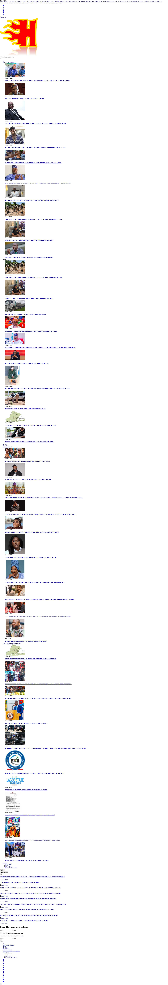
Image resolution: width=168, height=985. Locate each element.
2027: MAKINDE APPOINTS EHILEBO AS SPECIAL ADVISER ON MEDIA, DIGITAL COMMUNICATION (35, 123)
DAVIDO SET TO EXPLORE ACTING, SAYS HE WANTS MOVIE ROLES (26, 641)
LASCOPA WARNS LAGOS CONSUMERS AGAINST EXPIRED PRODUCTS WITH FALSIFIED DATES (34, 773)
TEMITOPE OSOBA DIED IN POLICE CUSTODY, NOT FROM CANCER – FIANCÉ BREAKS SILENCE (35, 582)
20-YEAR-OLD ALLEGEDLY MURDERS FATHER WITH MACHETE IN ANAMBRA (29, 240)
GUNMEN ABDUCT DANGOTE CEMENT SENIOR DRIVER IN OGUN (25, 314)
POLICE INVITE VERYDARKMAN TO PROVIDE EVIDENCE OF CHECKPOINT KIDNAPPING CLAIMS (35, 147)
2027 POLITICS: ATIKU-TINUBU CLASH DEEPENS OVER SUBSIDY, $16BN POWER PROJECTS (33, 163)
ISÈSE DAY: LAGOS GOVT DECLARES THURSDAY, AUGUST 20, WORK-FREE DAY (30, 815)
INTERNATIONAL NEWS (11, 867)
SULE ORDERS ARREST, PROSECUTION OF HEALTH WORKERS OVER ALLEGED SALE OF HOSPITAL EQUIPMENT (40, 348)
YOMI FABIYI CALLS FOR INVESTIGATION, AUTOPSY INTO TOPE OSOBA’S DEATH (30, 557)
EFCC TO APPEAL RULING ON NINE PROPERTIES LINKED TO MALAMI (27, 363)
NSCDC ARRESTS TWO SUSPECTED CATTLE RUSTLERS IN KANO (25, 409)
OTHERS (5, 863)
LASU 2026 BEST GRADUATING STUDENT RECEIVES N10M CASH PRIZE (27, 860)
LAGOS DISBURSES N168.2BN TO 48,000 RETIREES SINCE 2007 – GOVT (26, 723)
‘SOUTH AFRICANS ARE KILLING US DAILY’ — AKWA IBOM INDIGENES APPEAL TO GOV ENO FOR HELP (37, 80)
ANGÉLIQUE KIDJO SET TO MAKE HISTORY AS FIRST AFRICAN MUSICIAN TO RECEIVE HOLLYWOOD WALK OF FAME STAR (44, 497)
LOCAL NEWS (8, 866)
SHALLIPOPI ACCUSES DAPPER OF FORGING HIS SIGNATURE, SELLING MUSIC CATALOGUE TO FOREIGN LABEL (40, 514)
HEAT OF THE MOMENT (8, 62)
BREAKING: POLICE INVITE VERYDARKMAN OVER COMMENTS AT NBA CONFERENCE (32, 200)
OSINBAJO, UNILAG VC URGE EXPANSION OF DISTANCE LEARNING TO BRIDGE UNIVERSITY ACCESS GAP (38, 698)
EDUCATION (6, 445)
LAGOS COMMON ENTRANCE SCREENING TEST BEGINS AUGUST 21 (26, 790)
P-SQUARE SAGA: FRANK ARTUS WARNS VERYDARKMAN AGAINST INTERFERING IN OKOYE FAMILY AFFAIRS (39, 599)
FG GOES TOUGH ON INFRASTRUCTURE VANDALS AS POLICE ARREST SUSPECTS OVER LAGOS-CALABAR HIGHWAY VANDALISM (45, 748)
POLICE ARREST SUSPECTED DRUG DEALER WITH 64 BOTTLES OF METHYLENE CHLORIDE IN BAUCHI (37, 388)
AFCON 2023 (8, 864)
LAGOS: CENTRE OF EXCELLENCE (11, 643)
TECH (6, 865)
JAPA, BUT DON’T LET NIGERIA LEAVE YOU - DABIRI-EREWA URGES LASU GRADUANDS (32, 840)
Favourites (3, 17)
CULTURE (5, 444)
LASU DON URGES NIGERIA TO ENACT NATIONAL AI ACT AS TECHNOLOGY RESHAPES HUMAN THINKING (38, 684)
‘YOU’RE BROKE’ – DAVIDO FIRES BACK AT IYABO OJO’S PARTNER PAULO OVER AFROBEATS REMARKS (38, 616)
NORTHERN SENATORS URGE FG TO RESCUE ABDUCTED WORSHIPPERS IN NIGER (31, 331)
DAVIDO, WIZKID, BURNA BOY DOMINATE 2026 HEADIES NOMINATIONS (27, 461)
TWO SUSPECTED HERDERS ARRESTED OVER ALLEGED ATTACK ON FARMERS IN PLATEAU (34, 219)
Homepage (21, 935)
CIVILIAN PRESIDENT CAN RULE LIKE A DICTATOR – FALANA (24, 98)
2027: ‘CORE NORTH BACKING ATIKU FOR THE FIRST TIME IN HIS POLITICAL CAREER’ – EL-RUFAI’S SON (38, 183)
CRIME (4, 259)
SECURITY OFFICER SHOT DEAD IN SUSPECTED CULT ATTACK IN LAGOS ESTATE (30, 425)
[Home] (3, 61)
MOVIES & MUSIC (7, 446)
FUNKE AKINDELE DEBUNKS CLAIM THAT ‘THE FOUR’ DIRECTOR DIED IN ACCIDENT (32, 532)
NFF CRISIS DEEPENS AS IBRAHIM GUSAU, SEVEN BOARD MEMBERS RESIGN (29, 257)
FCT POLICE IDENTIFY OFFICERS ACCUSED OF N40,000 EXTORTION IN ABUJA (29, 442)
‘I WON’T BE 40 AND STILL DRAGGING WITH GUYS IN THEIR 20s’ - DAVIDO (28, 479)
